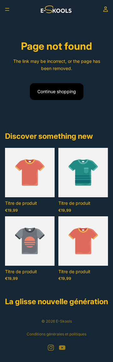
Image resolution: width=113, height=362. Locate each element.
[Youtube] (62, 347)
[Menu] (7, 9)
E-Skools (64, 321)
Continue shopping (56, 91)
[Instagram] (51, 347)
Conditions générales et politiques (56, 334)
